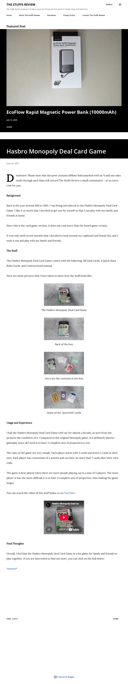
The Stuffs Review (20, 4)
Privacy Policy (69, 15)
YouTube (69, 493)
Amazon (11, 568)
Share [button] (9, 127)
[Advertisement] (64, 647)
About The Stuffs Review (29, 15)
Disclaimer (51, 15)
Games (15, 619)
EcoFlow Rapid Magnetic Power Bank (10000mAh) (61, 112)
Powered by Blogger (65, 677)
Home (9, 15)
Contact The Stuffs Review (93, 15)
